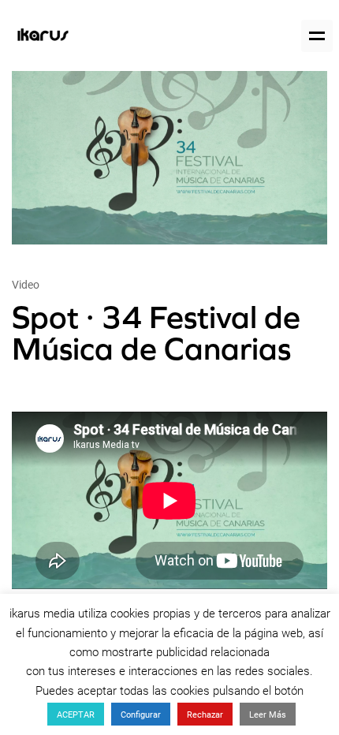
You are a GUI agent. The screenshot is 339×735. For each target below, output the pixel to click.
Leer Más (267, 714)
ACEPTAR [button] (76, 714)
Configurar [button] (141, 714)
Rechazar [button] (205, 714)
